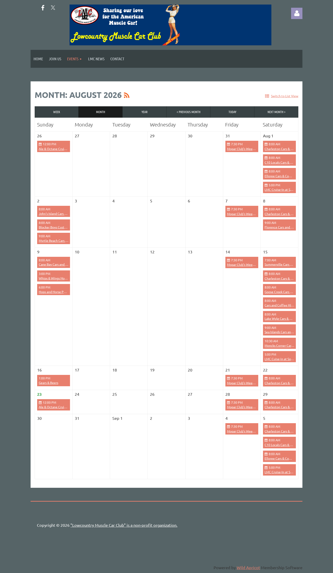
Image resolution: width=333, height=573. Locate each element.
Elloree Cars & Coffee (280, 176)
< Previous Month (188, 112)
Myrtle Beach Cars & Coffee (58, 240)
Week (56, 112)
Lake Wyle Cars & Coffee (282, 318)
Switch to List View (284, 96)
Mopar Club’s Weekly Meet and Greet (253, 149)
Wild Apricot (248, 567)
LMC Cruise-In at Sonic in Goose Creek (291, 189)
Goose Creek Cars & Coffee (284, 292)
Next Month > (276, 112)
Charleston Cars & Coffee (282, 149)
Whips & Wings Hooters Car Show (62, 278)
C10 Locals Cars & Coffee (282, 162)
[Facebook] (43, 8)
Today (232, 112)
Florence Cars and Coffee (283, 227)
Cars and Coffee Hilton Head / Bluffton (292, 305)
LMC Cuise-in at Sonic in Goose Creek (291, 359)
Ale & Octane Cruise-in (55, 149)
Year (144, 112)
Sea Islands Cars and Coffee (284, 332)
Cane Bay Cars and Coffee (57, 264)
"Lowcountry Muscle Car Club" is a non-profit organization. (123, 525)
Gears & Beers (48, 383)
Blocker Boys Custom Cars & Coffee (64, 227)
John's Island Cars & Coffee (58, 213)
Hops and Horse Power (55, 292)
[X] (53, 8)
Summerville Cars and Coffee (285, 264)
